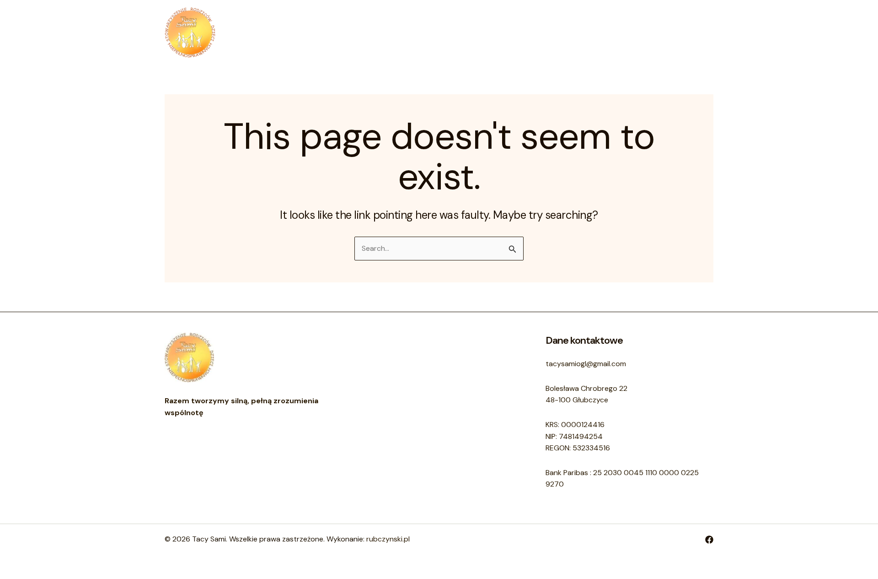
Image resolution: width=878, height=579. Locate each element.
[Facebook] (709, 540)
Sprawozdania (512, 32)
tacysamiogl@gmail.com (586, 363)
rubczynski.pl (388, 539)
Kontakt (457, 32)
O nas (418, 32)
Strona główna (367, 32)
